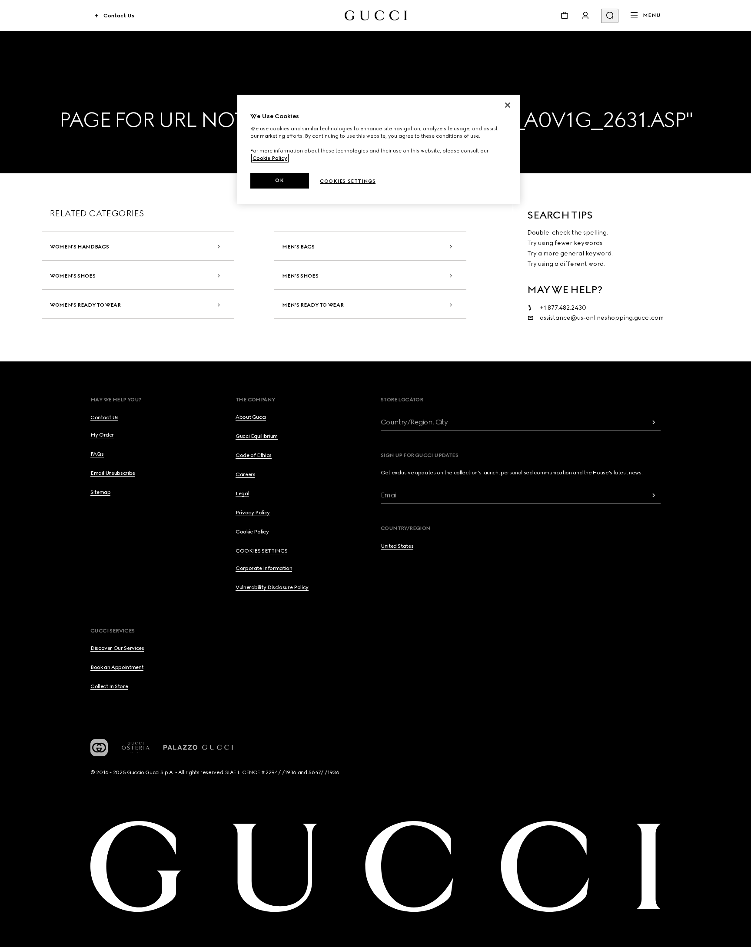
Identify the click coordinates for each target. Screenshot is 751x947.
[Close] (507, 105)
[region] (378, 149)
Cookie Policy (270, 158)
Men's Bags (298, 247)
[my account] (585, 15)
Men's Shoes (300, 276)
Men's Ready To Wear (312, 305)
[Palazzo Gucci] (198, 747)
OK (279, 180)
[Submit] (654, 422)
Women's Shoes (72, 276)
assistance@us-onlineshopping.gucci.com (602, 317)
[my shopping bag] (564, 15)
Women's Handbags (79, 247)
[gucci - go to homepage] (376, 15)
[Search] (609, 16)
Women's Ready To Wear (85, 305)
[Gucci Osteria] (136, 748)
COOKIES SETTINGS (261, 551)
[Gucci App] (99, 747)
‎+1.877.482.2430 (563, 307)
